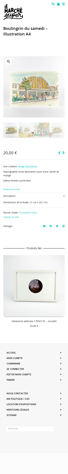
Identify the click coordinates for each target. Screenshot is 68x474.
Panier (11, 379)
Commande (13, 363)
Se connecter (15, 368)
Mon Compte (15, 358)
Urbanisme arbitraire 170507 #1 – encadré (34, 321)
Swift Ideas (49, 458)
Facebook (9, 439)
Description (9, 195)
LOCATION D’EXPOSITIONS (21, 404)
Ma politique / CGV (18, 398)
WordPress (34, 462)
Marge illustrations (27, 166)
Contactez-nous (28, 212)
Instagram (16, 439)
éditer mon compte (19, 374)
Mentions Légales (18, 409)
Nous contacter (17, 393)
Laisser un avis (11, 217)
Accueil (11, 352)
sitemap (11, 415)
